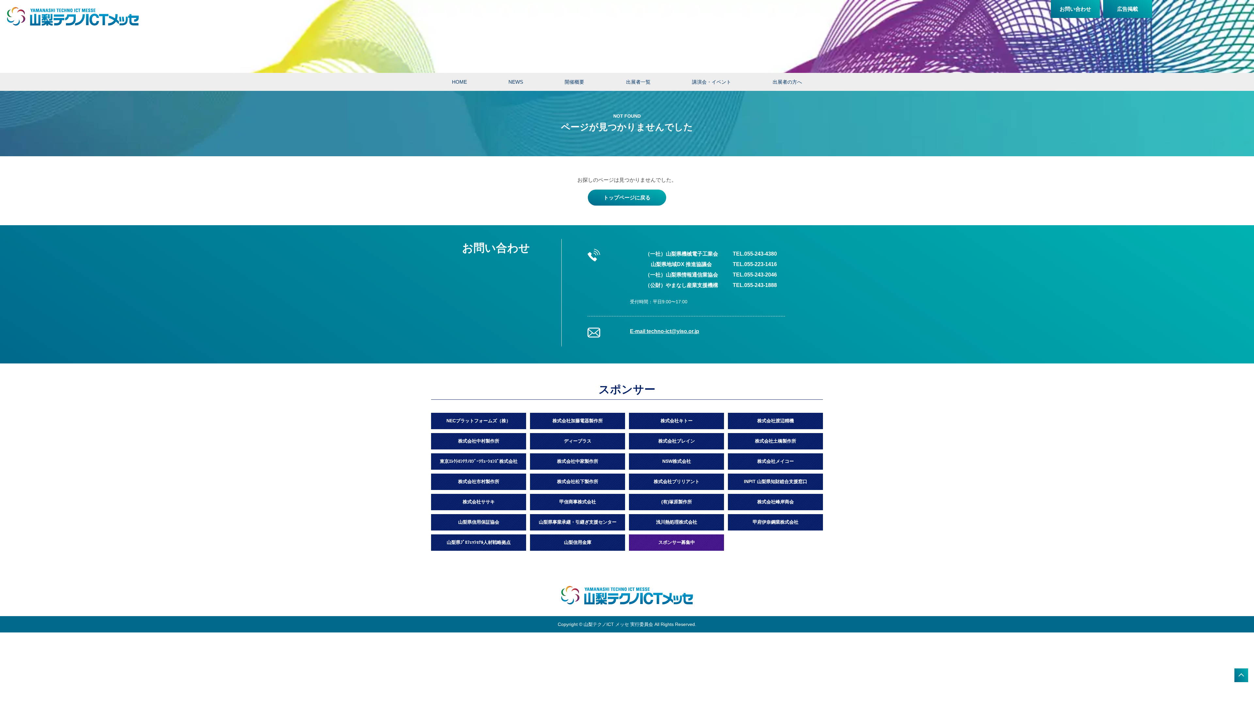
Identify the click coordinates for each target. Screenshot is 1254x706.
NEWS (515, 82)
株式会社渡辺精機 (775, 420)
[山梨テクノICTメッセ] (73, 16)
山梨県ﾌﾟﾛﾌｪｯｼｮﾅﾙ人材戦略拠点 (479, 542)
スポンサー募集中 (676, 542)
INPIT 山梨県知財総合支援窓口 (775, 481)
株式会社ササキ (479, 501)
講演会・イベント (711, 82)
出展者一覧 (638, 82)
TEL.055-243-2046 (755, 274)
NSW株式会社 (676, 461)
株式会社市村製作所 (478, 481)
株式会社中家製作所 (577, 461)
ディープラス (577, 441)
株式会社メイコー (775, 461)
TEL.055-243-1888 (755, 285)
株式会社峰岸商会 (775, 501)
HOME (459, 82)
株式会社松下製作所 (577, 481)
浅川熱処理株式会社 (676, 522)
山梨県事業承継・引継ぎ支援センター (578, 522)
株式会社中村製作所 (478, 441)
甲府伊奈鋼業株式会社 (775, 522)
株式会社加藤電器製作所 (578, 420)
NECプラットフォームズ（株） (478, 420)
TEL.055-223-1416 (755, 264)
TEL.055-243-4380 (755, 254)
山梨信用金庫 (577, 542)
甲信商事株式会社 (577, 501)
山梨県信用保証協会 (478, 522)
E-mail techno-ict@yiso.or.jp (664, 331)
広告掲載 (1127, 9)
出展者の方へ (787, 82)
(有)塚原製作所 (676, 501)
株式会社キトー (677, 420)
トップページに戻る (627, 197)
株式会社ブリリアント (676, 481)
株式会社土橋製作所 (775, 441)
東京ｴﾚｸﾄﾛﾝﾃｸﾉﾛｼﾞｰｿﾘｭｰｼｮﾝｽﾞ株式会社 (479, 461)
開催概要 (574, 82)
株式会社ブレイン (676, 441)
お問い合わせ (1075, 9)
